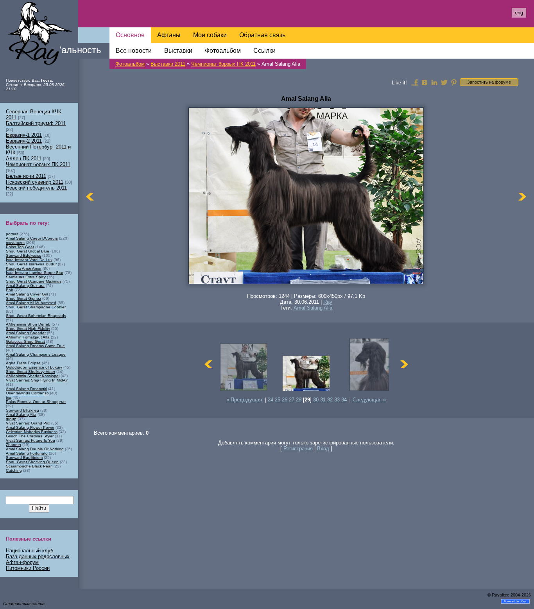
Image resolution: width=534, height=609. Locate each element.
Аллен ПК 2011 (23, 158)
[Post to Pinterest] (454, 82)
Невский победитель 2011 (36, 188)
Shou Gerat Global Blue (27, 251)
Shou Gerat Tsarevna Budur (31, 264)
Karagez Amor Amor (23, 268)
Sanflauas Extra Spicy (26, 277)
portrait (12, 234)
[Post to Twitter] (444, 82)
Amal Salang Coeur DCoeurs (32, 238)
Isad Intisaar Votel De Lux (29, 260)
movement (15, 242)
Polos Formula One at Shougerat (36, 401)
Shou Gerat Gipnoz (23, 298)
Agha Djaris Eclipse (23, 363)
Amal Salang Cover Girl (27, 294)
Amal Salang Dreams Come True (35, 346)
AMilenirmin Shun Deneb (28, 324)
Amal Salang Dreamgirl (26, 389)
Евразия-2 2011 (24, 141)
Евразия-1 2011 (24, 135)
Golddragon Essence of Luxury (34, 367)
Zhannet (13, 444)
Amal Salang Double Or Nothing (35, 449)
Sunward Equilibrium (24, 457)
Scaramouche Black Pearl (29, 466)
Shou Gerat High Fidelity (28, 328)
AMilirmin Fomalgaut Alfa (28, 337)
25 (277, 400)
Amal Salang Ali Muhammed (31, 303)
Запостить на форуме (489, 82)
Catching (14, 470)
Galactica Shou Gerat (25, 341)
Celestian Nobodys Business (31, 432)
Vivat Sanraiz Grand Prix (28, 423)
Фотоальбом (130, 64)
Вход (323, 448)
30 (316, 400)
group (11, 419)
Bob (9, 290)
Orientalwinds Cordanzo (27, 393)
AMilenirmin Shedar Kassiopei (32, 376)
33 (337, 400)
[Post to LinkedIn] (434, 82)
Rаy (327, 302)
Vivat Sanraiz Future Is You (30, 440)
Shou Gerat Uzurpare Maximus (33, 281)
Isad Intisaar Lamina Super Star (34, 272)
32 (330, 400)
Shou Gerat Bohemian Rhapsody (36, 315)
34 (344, 400)
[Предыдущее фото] (90, 196)
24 (270, 400)
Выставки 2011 (168, 64)
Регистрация (298, 448)
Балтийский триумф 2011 (36, 123)
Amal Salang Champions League (36, 354)
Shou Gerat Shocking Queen (32, 462)
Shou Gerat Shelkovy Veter (30, 371)
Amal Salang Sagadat (26, 333)
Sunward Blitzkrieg (22, 410)
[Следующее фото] (522, 196)
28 (298, 400)
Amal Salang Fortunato (27, 453)
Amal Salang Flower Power (30, 427)
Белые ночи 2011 (26, 176)
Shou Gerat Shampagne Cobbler (36, 307)
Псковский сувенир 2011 (34, 182)
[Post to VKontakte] (424, 82)
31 (323, 400)
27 (291, 400)
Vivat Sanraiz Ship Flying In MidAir (37, 380)
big (8, 397)
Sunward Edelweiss (23, 255)
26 (284, 400)
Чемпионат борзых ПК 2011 (223, 64)
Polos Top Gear (20, 247)
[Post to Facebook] (415, 82)
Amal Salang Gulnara (25, 285)
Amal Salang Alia (313, 308)
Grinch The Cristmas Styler (30, 436)
